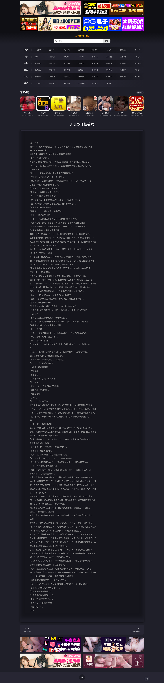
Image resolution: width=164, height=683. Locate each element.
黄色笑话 (123, 77)
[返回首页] (147, 679)
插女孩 (38, 83)
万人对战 (67, 50)
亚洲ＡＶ (38, 57)
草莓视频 (67, 83)
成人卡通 (67, 63)
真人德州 (52, 50)
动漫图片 (81, 70)
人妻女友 (67, 77)
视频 (26, 56)
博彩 (26, 50)
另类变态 (137, 63)
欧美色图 (67, 70)
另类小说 (109, 77)
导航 (26, 83)
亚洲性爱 (38, 63)
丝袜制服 (109, 57)
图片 (26, 70)
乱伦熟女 (123, 63)
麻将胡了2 (94, 50)
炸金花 (109, 50)
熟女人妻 (95, 57)
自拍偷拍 (52, 57)
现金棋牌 (123, 50)
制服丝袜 (95, 63)
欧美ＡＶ (67, 57)
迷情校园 (95, 77)
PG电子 (38, 50)
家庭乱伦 (52, 77)
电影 (26, 63)
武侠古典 (81, 77)
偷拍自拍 (52, 63)
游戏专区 (81, 50)
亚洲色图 (52, 70)
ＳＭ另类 (137, 57)
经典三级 (109, 63)
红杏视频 (95, 83)
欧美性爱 (81, 63)
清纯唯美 (109, 70)
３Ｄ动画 (81, 57)
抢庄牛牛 (137, 50)
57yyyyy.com (82, 36)
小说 (26, 76)
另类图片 (137, 70)
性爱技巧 (137, 77)
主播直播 (123, 57)
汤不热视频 (81, 83)
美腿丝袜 (95, 70)
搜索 (106, 41)
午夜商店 (52, 83)
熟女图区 (123, 70)
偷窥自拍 (38, 70)
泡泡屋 (109, 83)
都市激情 (38, 77)
